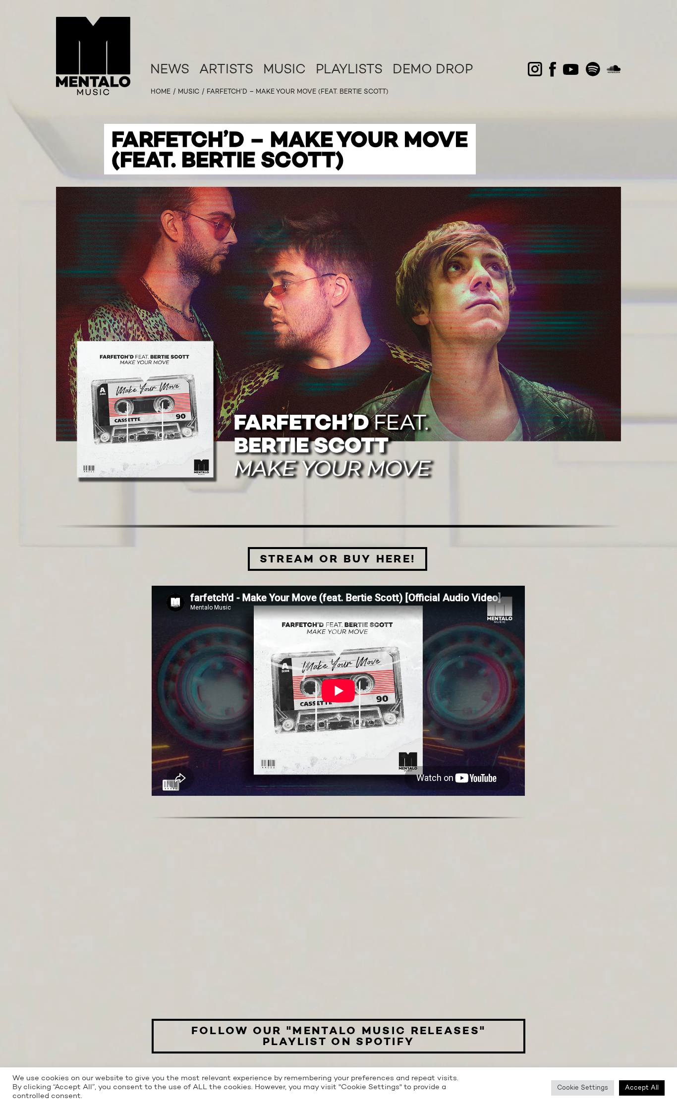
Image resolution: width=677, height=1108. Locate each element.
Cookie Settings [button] (582, 1088)
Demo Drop (433, 70)
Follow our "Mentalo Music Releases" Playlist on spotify (338, 1037)
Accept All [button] (642, 1088)
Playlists (349, 70)
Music (284, 70)
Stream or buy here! (338, 559)
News (169, 70)
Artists (226, 70)
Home (160, 92)
